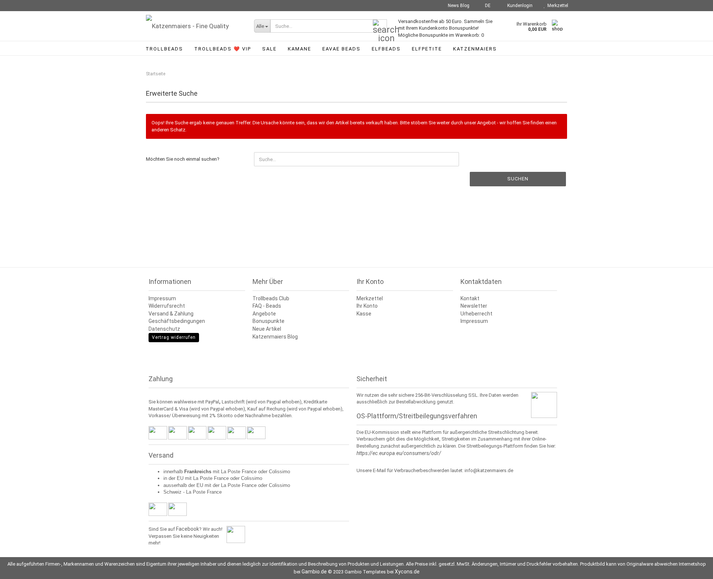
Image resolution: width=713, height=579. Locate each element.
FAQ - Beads (267, 306)
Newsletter (473, 306)
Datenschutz (164, 329)
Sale (269, 49)
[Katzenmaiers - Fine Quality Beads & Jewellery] (194, 26)
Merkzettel (556, 5)
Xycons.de (407, 572)
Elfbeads (386, 49)
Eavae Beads (341, 49)
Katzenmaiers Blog (275, 337)
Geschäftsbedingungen (177, 321)
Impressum (162, 298)
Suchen (517, 178)
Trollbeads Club (271, 298)
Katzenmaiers (475, 49)
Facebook (187, 529)
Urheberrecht (476, 314)
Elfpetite (427, 49)
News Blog (458, 5)
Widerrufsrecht (167, 306)
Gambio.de (314, 572)
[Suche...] (380, 26)
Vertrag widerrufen (174, 337)
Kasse (363, 314)
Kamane (299, 49)
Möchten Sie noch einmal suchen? (182, 159)
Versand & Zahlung (171, 314)
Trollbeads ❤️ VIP (222, 49)
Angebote (264, 314)
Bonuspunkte (268, 321)
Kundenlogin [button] (519, 5)
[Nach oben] (692, 568)
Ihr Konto (367, 306)
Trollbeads (164, 49)
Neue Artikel (267, 329)
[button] (485, 5)
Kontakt (469, 298)
